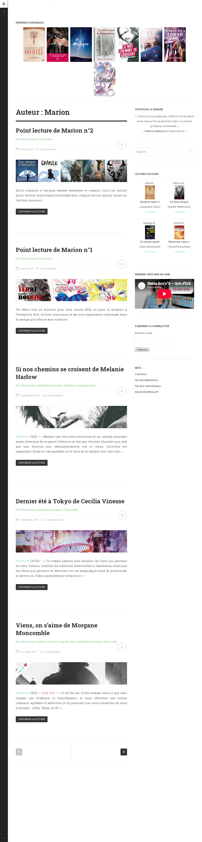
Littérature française (89, 641)
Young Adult (70, 509)
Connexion (141, 374)
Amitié (41, 641)
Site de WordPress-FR (146, 392)
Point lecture (45, 139)
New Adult (110, 641)
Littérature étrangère (50, 385)
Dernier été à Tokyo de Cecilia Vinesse (70, 501)
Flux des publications (146, 380)
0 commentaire (47, 149)
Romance (56, 509)
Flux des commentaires (148, 386)
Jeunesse (43, 509)
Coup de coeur (67, 641)
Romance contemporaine (80, 385)
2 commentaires (53, 520)
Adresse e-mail (143, 333)
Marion (57, 112)
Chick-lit (52, 641)
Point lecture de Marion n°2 (54, 130)
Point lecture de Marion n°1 (54, 250)
